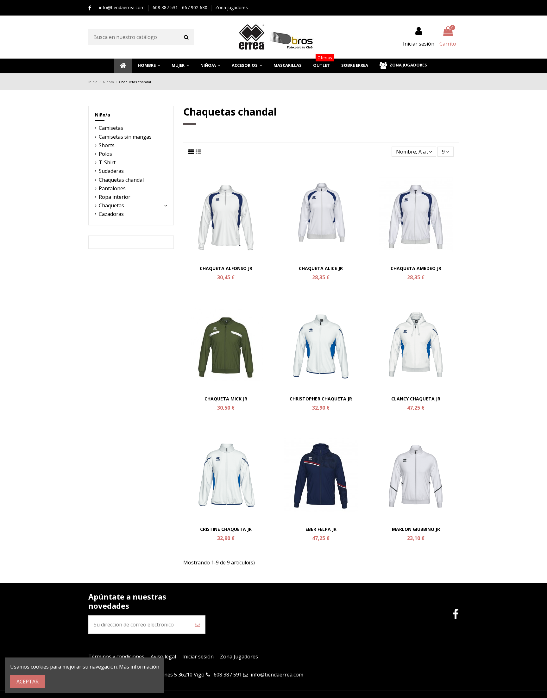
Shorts (107, 145)
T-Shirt (107, 162)
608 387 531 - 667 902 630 (181, 7)
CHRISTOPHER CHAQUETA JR (321, 399)
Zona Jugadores (239, 656)
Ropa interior (114, 196)
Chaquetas (111, 205)
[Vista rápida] (226, 260)
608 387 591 (228, 674)
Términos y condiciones (116, 656)
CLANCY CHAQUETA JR (415, 399)
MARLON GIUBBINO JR (416, 529)
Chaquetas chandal (121, 179)
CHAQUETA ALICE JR (321, 268)
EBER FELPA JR (320, 529)
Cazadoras (111, 214)
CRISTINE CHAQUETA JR (226, 529)
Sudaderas (111, 170)
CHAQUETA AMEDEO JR (416, 268)
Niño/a (102, 115)
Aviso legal (163, 656)
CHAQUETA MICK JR (225, 399)
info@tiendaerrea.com (122, 7)
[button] (149, 66)
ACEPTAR (27, 681)
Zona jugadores (231, 7)
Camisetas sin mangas (125, 136)
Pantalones (112, 188)
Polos (105, 153)
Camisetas (111, 127)
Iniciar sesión (198, 656)
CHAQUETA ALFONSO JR (226, 268)
